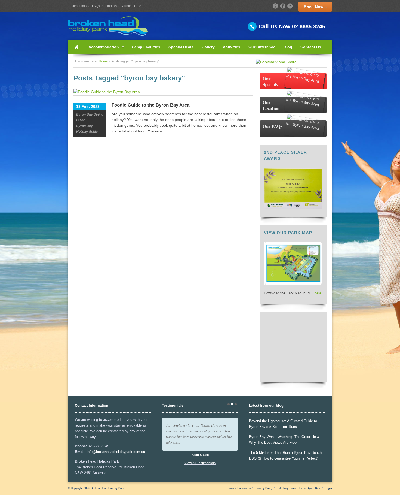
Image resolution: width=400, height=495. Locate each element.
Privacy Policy (264, 488)
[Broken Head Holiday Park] (200, 26)
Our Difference (261, 47)
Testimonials (77, 6)
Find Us (111, 6)
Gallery (208, 47)
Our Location (271, 105)
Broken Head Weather (293, 375)
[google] (275, 6)
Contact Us (310, 47)
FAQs (96, 6)
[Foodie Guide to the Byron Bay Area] (163, 92)
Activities (231, 47)
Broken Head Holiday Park (107, 488)
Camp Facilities (146, 47)
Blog (288, 47)
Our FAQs (272, 126)
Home (76, 47)
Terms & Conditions (238, 488)
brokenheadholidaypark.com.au (120, 452)
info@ (91, 452)
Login (328, 488)
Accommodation (101, 49)
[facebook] (282, 6)
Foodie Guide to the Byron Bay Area (150, 105)
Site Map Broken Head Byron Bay (299, 488)
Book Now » (315, 7)
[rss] (290, 6)
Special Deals (180, 47)
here (318, 293)
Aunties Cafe (131, 6)
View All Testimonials (200, 463)
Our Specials (270, 81)
